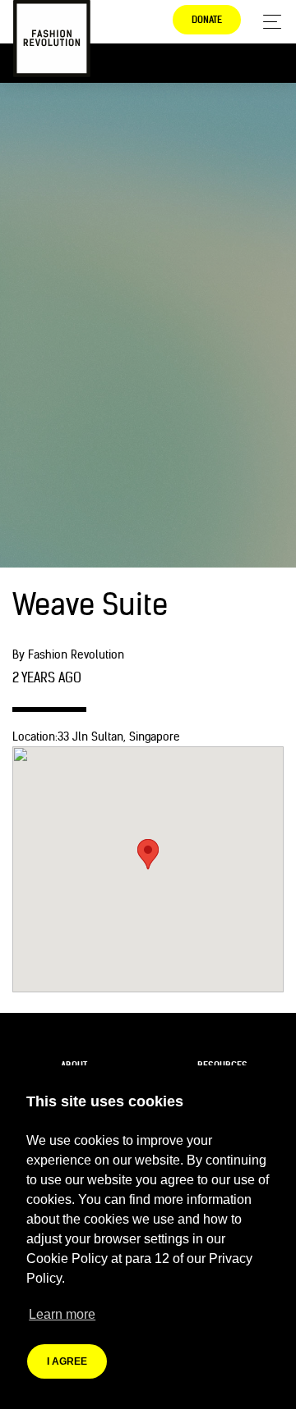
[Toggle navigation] (267, 22)
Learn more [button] (62, 1314)
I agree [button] (67, 1361)
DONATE (207, 19)
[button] (148, 854)
